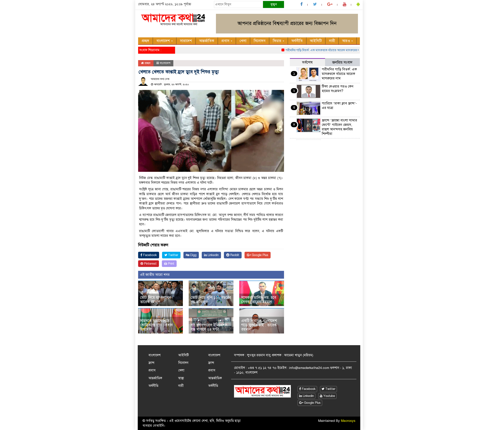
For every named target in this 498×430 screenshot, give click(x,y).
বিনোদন (260, 41)
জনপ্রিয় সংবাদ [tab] (342, 62)
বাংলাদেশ (163, 41)
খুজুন (273, 4)
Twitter (172, 255)
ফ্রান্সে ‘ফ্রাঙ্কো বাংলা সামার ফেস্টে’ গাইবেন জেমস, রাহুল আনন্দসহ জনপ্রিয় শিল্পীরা (339, 127)
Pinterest (150, 264)
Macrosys (348, 421)
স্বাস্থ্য (181, 378)
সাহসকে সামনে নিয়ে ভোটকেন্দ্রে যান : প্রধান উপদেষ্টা (156, 325)
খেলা (242, 41)
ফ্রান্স (151, 363)
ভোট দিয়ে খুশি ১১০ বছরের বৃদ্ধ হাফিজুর (211, 299)
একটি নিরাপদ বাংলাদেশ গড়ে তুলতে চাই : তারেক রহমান (259, 325)
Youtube (329, 396)
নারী (332, 41)
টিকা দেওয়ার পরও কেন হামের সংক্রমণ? (337, 88)
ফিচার (277, 41)
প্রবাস (225, 41)
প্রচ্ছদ (145, 41)
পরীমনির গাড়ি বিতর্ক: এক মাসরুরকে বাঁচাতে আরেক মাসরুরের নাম (314, 50)
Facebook (149, 255)
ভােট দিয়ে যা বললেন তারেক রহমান (155, 299)
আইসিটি (316, 41)
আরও (346, 41)
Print (170, 264)
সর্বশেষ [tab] (307, 62)
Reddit (234, 255)
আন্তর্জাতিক (206, 41)
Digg (192, 255)
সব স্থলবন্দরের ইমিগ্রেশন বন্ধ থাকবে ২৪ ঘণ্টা (209, 327)
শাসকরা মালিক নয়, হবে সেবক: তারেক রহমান (258, 299)
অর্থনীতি (297, 41)
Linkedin (213, 255)
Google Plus (259, 255)
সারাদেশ (186, 41)
